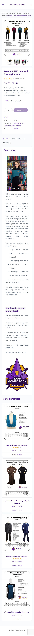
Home (3, 13)
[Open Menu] (3, 4)
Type (7, 101)
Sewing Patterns (11, 13)
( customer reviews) (18, 78)
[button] (29, 21)
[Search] (31, 4)
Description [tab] (6, 139)
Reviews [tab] (6, 142)
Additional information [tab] (18, 139)
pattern (16, 128)
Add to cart (20, 110)
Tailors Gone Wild (17, 4)
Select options (17, 454)
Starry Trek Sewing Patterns (12, 125)
